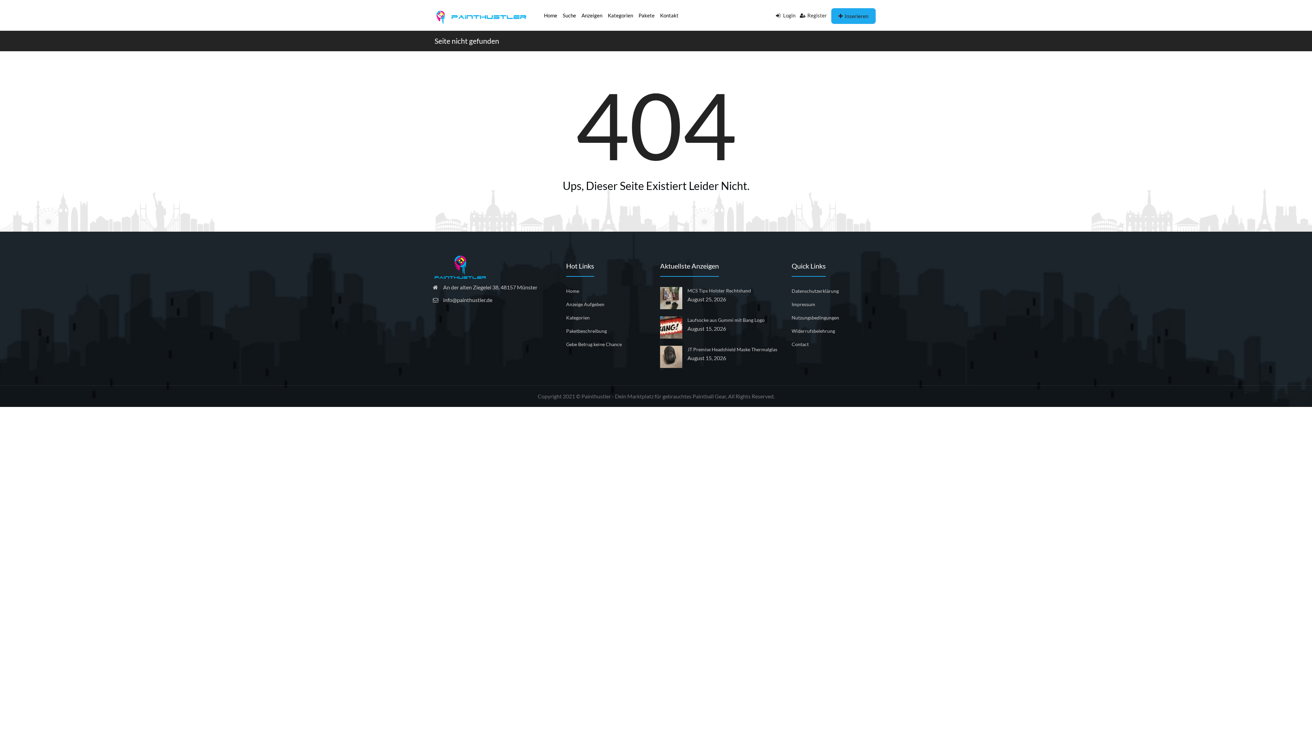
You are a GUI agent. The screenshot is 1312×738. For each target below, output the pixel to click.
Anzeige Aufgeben (585, 304)
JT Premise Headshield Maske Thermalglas (732, 349)
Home (550, 15)
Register (817, 15)
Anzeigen (592, 15)
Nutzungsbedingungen (815, 317)
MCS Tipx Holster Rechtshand (719, 290)
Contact (800, 344)
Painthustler (596, 396)
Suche (569, 15)
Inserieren (857, 16)
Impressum (803, 304)
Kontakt (669, 15)
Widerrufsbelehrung (813, 331)
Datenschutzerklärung (815, 291)
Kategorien (620, 15)
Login (788, 15)
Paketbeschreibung (586, 331)
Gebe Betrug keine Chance (594, 344)
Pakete (647, 15)
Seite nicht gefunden (467, 41)
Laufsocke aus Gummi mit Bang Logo (726, 320)
